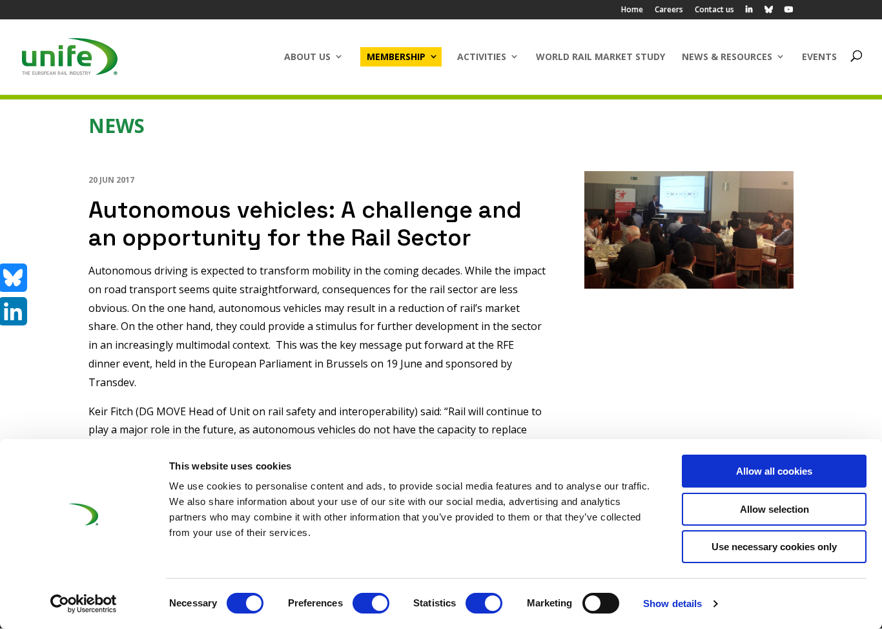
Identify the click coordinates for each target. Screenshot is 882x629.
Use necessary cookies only (774, 546)
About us (307, 56)
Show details (672, 603)
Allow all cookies (774, 471)
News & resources (727, 56)
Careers (669, 10)
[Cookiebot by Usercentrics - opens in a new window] (83, 604)
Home (632, 10)
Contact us (714, 10)
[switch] (371, 603)
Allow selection (774, 509)
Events (819, 56)
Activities (481, 56)
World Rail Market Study (600, 56)
